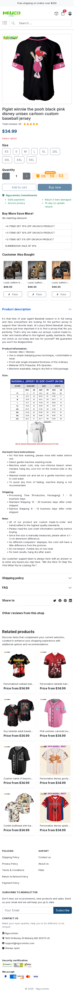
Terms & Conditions (13, 870)
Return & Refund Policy (15, 876)
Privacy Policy (10, 863)
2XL (55, 151)
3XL (7, 160)
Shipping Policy (10, 857)
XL (44, 151)
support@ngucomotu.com (19, 943)
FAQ (5, 587)
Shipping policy (13, 578)
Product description (16, 309)
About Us (43, 863)
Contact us (44, 857)
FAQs (41, 870)
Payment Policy (10, 882)
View (15, 294)
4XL (19, 160)
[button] (5, 23)
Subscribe (63, 910)
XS (6, 151)
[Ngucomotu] (11, 13)
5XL (31, 160)
